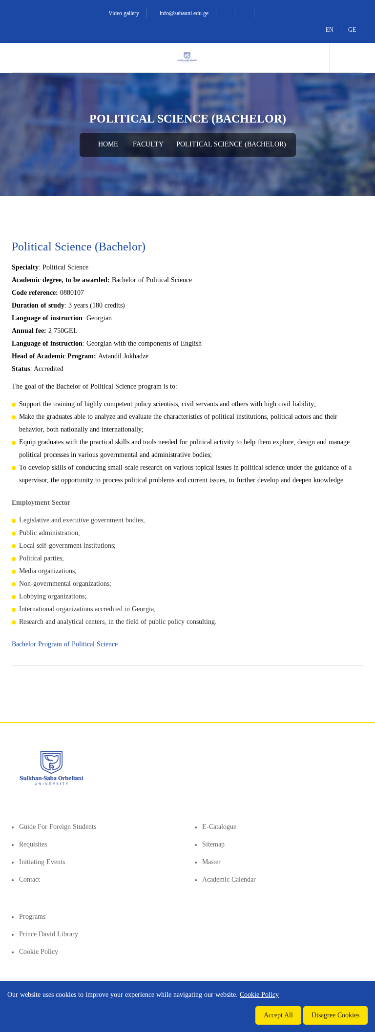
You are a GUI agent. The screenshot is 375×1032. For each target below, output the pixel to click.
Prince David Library (48, 934)
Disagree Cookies (335, 1015)
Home (107, 144)
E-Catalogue (219, 826)
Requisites (33, 844)
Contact (29, 879)
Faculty (148, 144)
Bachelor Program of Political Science (66, 644)
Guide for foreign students (57, 826)
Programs (32, 916)
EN (329, 29)
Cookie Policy (38, 951)
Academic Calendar (229, 879)
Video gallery (123, 13)
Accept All (278, 1015)
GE (352, 29)
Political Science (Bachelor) (231, 144)
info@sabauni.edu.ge (183, 13)
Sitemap (213, 844)
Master (211, 862)
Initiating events (42, 862)
